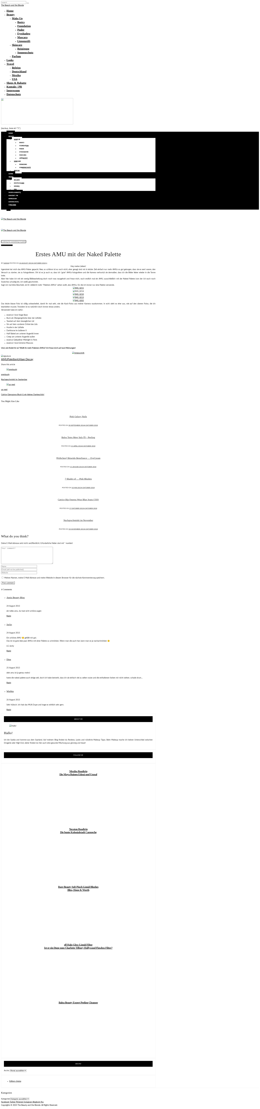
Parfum (16, 56)
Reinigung (23, 48)
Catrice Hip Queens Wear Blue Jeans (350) (78, 499)
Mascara (22, 37)
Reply (8, 616)
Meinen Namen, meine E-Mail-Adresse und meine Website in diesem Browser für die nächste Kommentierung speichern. (54, 578)
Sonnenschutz (25, 52)
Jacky (9, 624)
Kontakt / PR (14, 86)
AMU (4, 359)
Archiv (6, 1071)
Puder (20, 29)
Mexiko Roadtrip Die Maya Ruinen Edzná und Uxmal (78, 773)
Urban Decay (25, 359)
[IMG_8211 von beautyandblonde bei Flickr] (78, 288)
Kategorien (5, 1099)
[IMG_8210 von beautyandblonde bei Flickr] (78, 294)
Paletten (13, 359)
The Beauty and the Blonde (12, 5)
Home (10, 10)
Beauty (10, 14)
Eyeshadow (23, 33)
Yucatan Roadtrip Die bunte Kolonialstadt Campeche (78, 831)
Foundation (24, 25)
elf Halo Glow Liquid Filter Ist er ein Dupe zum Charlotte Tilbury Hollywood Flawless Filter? (78, 946)
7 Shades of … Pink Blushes (78, 479)
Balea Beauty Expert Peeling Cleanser (78, 1002)
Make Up (17, 18)
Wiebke (10, 691)
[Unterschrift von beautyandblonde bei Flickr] (78, 353)
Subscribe (12, 205)
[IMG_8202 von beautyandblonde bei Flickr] (78, 301)
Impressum (13, 90)
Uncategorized (7, 245)
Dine (8, 659)
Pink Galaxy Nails (78, 416)
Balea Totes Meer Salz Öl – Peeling (78, 437)
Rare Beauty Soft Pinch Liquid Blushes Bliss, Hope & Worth (78, 888)
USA (14, 79)
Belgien (16, 67)
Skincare (17, 44)
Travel (10, 63)
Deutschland (19, 71)
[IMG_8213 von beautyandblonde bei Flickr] (78, 297)
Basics (21, 22)
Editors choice (15, 1081)
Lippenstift (23, 41)
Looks (10, 60)
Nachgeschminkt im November (78, 520)
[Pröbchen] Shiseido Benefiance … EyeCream (78, 458)
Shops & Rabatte (16, 82)
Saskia (6, 263)
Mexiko (16, 75)
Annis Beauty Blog (15, 597)
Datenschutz (13, 94)
